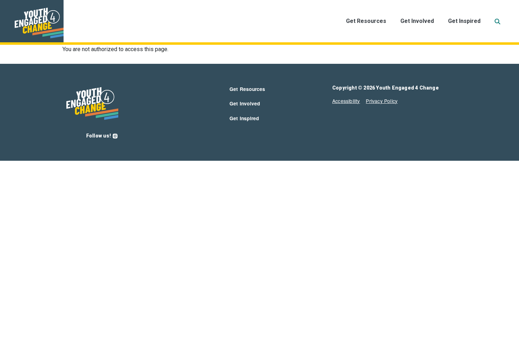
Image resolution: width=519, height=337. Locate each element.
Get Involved (417, 21)
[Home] (32, 21)
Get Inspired (464, 21)
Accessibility (346, 100)
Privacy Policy (382, 100)
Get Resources (366, 21)
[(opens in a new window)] (115, 136)
